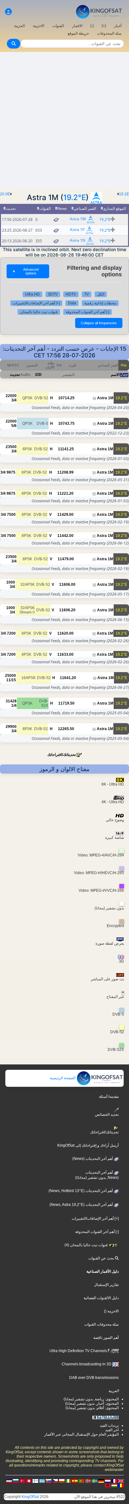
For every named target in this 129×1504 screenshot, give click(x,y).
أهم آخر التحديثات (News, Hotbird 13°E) (81, 1191)
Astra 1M (78, 219)
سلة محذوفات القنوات (101, 1324)
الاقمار (77, 26)
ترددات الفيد (109, 1425)
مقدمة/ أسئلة (109, 1096)
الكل (100, 294)
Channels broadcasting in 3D (87, 1364)
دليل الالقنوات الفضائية (101, 1298)
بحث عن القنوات (101, 1258)
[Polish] (61, 1480)
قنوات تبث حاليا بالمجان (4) (86, 1245)
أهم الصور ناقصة (106, 1337)
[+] (104, 26)
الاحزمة (38, 26)
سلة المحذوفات (109, 33)
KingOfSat (30, 1497)
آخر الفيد (112, 1430)
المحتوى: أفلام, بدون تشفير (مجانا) (92, 1408)
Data (72, 303)
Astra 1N (77, 240)
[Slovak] (48, 1480)
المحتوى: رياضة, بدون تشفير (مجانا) (91, 1399)
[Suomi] (35, 1480)
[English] (121, 1480)
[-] (92, 26)
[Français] (114, 1480)
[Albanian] (108, 1485)
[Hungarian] (114, 1485)
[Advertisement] (64, 120)
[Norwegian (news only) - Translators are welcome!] (88, 1480)
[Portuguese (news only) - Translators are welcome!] (81, 1480)
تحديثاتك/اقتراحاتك (61, 754)
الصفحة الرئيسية (63, 1078)
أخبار (117, 26)
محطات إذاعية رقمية (100, 303)
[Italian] (68, 1480)
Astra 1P (77, 230)
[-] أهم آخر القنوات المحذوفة (87, 312)
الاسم (115, 374)
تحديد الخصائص (107, 1114)
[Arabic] (29, 1480)
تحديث (15, 374)
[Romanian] (121, 1485)
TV (86, 294)
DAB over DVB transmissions (94, 1377)
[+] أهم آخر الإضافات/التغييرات (36, 303)
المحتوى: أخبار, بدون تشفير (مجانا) (92, 1403)
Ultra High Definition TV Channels (78, 1351)
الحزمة (19, 26)
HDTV (71, 294)
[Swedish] (94, 1480)
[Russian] (15, 1480)
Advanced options (25, 271)
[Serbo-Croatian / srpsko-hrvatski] (9, 1480)
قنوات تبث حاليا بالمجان (39, 312)
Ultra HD (32, 294)
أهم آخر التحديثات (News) (93, 1158)
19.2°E (74, 197)
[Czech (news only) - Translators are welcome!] (55, 1480)
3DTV (53, 294)
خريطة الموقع (78, 33)
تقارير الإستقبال (106, 1284)
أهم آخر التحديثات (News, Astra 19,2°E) (81, 1204)
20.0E (5, 194)
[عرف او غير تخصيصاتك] (8, 12)
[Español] (75, 1480)
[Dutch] (108, 1480)
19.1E (124, 194)
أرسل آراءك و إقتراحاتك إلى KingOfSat (88, 1145)
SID (38, 374)
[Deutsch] (101, 1480)
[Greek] (42, 1480)
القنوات (58, 26)
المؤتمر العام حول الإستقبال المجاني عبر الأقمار (81, 1434)
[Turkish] (22, 1480)
